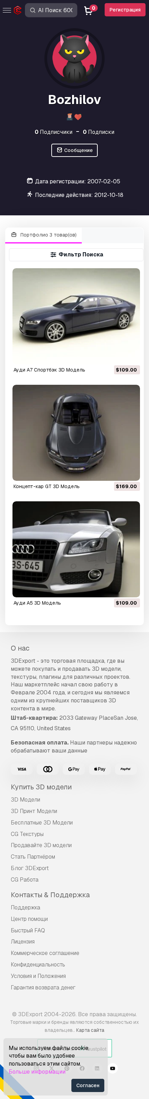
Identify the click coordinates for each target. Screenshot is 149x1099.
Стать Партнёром (33, 856)
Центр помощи (29, 919)
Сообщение (78, 150)
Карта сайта (90, 1030)
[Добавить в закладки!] (130, 354)
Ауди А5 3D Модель (37, 603)
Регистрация (125, 10)
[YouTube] (113, 1069)
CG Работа (24, 879)
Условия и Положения (38, 976)
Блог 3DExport (30, 868)
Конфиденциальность (38, 964)
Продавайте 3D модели (41, 845)
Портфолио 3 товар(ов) (48, 235)
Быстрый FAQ (28, 930)
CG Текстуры (27, 834)
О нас (20, 648)
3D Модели (25, 799)
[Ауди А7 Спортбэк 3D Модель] (76, 316)
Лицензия (23, 941)
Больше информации (37, 1071)
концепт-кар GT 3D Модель (47, 486)
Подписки (98, 132)
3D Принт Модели (34, 811)
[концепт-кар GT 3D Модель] (76, 433)
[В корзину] (115, 354)
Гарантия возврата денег (43, 987)
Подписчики (53, 132)
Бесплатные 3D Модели (42, 822)
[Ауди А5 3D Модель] (76, 549)
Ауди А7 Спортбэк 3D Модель (49, 370)
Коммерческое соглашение (45, 953)
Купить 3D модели (41, 786)
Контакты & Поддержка (50, 894)
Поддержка (25, 907)
